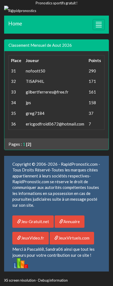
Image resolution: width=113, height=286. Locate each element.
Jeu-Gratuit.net (35, 221)
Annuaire (71, 221)
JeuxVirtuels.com (73, 237)
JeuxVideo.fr (32, 237)
